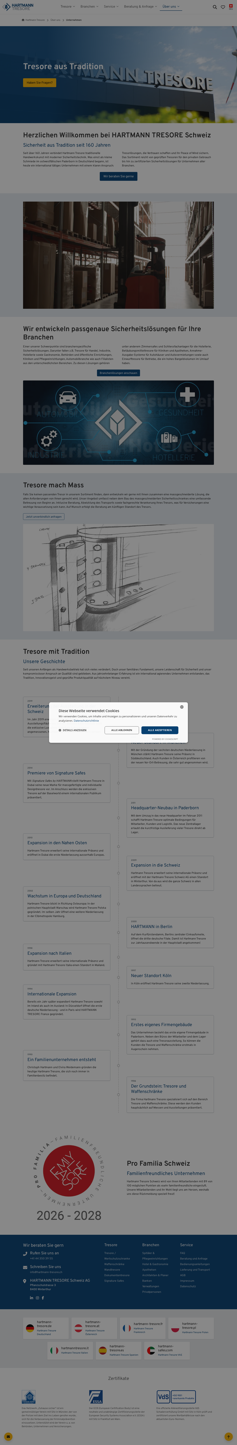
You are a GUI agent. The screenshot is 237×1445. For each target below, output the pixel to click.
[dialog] (118, 722)
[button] (72, 730)
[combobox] (182, 707)
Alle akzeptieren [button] (160, 730)
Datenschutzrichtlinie (86, 720)
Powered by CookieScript (165, 739)
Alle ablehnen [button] (121, 730)
